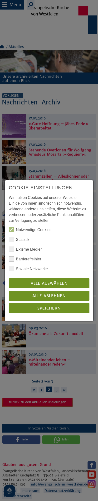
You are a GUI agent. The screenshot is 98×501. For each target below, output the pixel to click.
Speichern (49, 308)
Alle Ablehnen (49, 295)
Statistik (22, 240)
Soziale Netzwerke (32, 269)
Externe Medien (29, 249)
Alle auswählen (48, 283)
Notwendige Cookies (33, 230)
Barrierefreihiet (28, 259)
